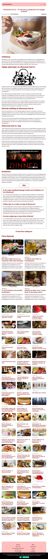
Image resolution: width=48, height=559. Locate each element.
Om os (33, 548)
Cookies (33, 550)
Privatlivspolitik (25, 557)
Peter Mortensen (14, 14)
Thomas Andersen (33, 255)
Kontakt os (33, 551)
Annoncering (33, 546)
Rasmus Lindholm (13, 286)
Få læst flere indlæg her (24, 231)
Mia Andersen (11, 255)
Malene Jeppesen (36, 286)
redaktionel (43, 14)
